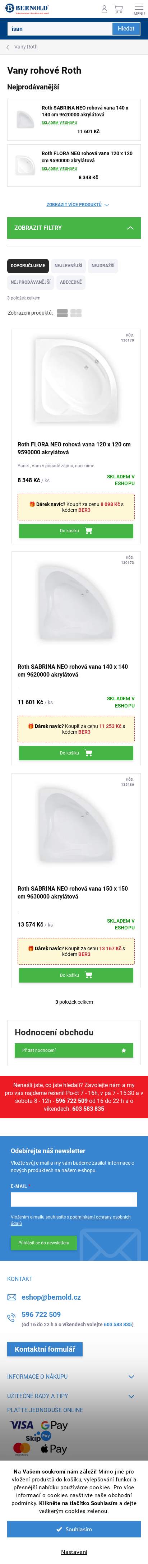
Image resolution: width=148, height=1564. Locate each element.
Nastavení (74, 1551)
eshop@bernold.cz (51, 1297)
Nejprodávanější (31, 282)
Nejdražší (103, 265)
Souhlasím (79, 1529)
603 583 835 (88, 1108)
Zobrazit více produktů (74, 204)
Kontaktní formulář (45, 1349)
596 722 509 (72, 1100)
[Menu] (139, 9)
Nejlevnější (68, 265)
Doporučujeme (28, 265)
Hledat (126, 28)
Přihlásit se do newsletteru (43, 1242)
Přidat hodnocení (39, 1050)
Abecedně (71, 282)
